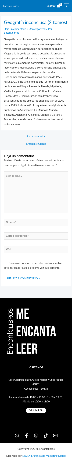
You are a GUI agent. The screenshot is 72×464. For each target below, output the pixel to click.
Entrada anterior (36, 136)
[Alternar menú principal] (66, 6)
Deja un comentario (15, 29)
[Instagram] (36, 435)
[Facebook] (26, 435)
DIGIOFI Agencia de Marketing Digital (44, 456)
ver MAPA (36, 410)
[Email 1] (55, 435)
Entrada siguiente (36, 144)
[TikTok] (46, 435)
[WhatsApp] (17, 435)
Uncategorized (37, 29)
